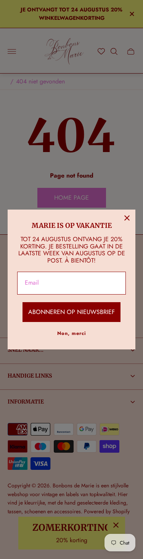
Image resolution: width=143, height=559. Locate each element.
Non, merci (71, 333)
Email (32, 282)
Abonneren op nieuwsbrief (71, 312)
